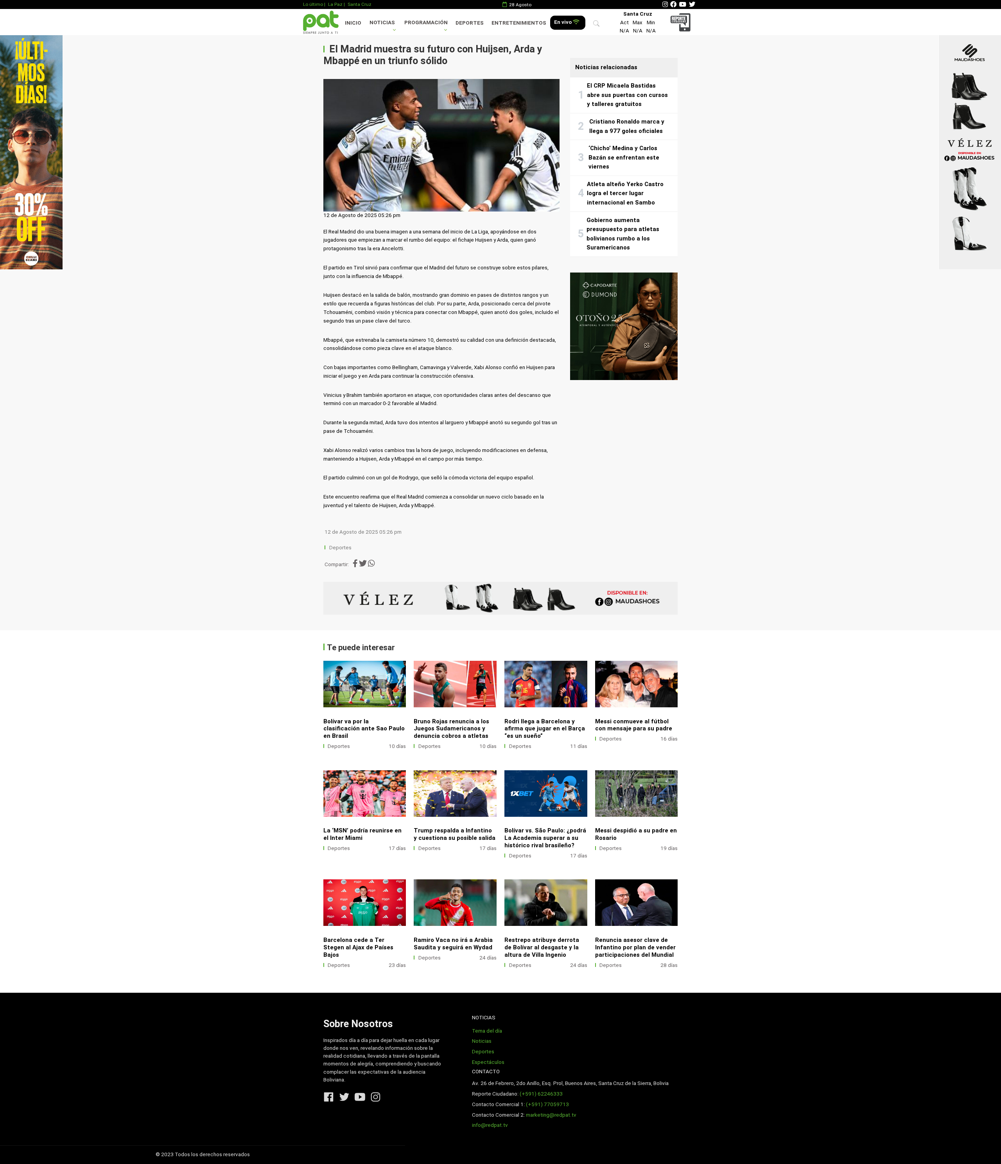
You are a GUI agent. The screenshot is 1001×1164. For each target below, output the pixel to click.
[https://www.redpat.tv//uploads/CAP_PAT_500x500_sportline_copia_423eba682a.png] (624, 326)
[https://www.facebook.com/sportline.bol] (500, 598)
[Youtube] (682, 4)
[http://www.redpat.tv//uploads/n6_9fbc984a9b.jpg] (545, 684)
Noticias (382, 22)
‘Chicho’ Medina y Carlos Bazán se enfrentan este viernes (623, 157)
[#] (31, 152)
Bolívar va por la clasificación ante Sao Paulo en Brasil (364, 729)
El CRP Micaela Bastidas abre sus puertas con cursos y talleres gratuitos (627, 95)
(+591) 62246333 (541, 1094)
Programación (426, 22)
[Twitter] (692, 4)
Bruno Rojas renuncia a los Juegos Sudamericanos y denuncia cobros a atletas (451, 729)
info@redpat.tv (490, 1125)
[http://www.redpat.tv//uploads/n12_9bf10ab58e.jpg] (364, 902)
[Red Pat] (320, 22)
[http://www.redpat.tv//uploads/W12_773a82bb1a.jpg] (636, 793)
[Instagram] (665, 4)
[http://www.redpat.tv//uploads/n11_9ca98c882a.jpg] (455, 902)
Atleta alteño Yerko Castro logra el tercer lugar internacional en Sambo (625, 193)
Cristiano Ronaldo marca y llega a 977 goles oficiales (626, 126)
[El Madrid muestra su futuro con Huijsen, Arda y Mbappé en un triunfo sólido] (441, 145)
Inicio (353, 23)
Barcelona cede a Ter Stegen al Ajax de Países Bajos (358, 947)
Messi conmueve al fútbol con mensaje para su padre (633, 725)
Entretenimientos (519, 23)
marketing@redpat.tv (551, 1115)
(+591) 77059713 (547, 1104)
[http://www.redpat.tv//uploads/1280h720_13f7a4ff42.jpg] (545, 793)
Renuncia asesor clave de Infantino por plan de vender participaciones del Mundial (635, 947)
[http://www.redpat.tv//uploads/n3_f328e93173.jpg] (636, 902)
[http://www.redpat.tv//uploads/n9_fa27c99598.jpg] (455, 793)
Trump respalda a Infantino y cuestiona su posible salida (454, 834)
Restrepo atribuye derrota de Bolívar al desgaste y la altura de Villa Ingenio (541, 947)
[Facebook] (673, 4)
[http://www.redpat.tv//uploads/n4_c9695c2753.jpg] (636, 684)
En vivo (563, 22)
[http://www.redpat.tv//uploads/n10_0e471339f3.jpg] (364, 793)
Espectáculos (488, 1062)
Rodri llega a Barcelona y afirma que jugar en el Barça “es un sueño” (544, 729)
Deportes (470, 23)
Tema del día (487, 1031)
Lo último (313, 4)
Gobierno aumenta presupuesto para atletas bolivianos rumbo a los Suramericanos (623, 234)
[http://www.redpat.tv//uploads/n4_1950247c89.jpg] (364, 684)
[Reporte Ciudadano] (682, 22)
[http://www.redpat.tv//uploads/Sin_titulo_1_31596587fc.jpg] (545, 902)
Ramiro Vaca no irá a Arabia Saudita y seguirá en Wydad (453, 943)
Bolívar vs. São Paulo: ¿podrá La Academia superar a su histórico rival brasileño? (545, 838)
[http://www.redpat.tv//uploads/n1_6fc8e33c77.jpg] (455, 684)
